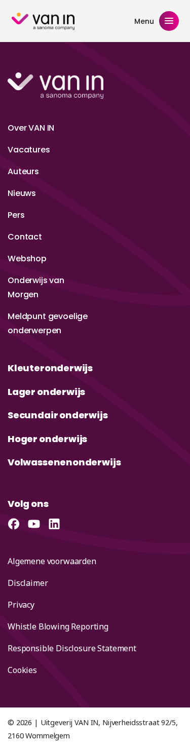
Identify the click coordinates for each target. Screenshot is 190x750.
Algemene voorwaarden (52, 561)
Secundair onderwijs (58, 415)
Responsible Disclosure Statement (72, 648)
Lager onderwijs (46, 391)
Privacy (21, 604)
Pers (16, 215)
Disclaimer (28, 582)
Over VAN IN (31, 128)
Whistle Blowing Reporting (58, 626)
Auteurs (23, 171)
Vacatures (29, 149)
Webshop (27, 258)
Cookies (22, 670)
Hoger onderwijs (47, 438)
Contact (25, 237)
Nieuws (22, 193)
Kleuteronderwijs (50, 368)
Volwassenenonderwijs (64, 462)
